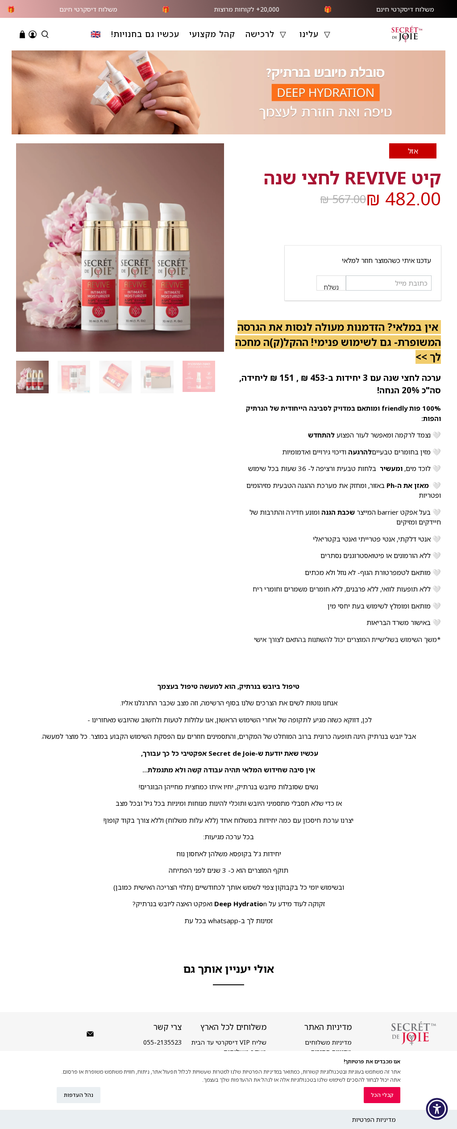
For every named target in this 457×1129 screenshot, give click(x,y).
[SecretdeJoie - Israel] (407, 34)
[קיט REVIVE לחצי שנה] (120, 247)
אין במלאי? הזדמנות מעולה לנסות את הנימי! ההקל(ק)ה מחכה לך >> (338, 342)
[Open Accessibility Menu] (437, 1109)
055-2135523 (162, 1042)
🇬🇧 (96, 34)
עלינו (309, 34)
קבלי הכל (382, 1095)
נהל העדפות (78, 1095)
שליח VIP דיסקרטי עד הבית (228, 1042)
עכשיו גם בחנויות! (145, 34)
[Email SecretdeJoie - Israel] (90, 1035)
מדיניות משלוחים (328, 1042)
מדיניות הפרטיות (374, 1119)
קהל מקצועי (212, 34)
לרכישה (259, 34)
